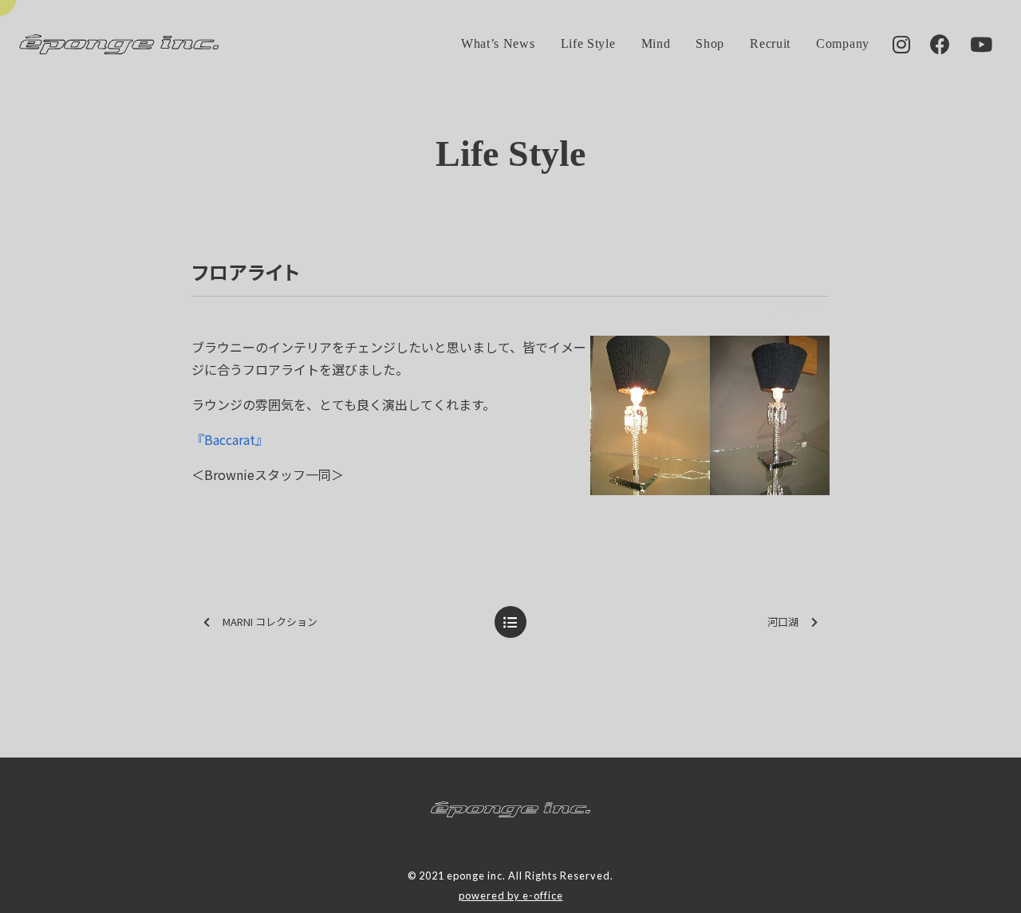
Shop (710, 43)
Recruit (770, 43)
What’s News (498, 43)
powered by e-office (511, 895)
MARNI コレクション (270, 621)
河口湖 (782, 621)
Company (842, 43)
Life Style (588, 43)
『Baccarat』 (229, 439)
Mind (656, 43)
